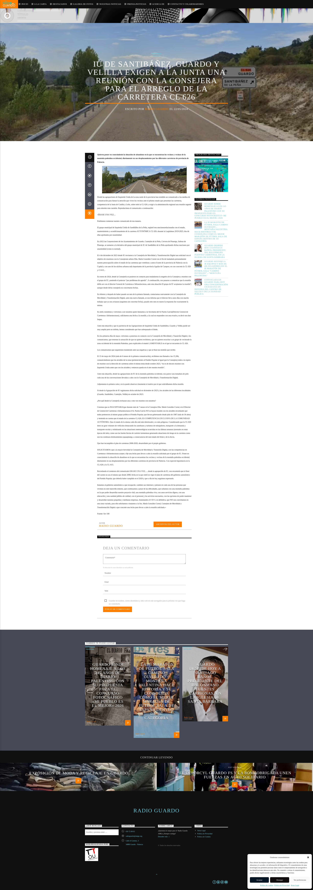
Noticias (156, 56)
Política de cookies (266, 885)
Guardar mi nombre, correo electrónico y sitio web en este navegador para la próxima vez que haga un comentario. (147, 601)
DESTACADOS (60, 4)
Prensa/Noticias (136, 4)
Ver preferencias (300, 880)
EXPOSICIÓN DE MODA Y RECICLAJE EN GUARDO (78, 773)
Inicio (25, 4)
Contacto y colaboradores (187, 4)
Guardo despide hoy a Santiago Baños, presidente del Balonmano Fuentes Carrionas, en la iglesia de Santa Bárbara (210, 251)
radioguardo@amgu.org (134, 836)
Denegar (279, 880)
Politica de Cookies (204, 837)
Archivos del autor (167, 524)
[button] (308, 857)
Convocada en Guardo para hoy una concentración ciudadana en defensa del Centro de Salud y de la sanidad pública (211, 287)
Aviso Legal (295, 885)
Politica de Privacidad (282, 885)
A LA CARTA (40, 4)
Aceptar (259, 880)
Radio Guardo (157, 109)
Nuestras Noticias (110, 4)
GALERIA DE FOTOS (83, 4)
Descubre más (163, 837)
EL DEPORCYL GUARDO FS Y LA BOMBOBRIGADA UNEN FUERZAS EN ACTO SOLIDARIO (235, 775)
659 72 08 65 (130, 831)
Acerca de (158, 4)
